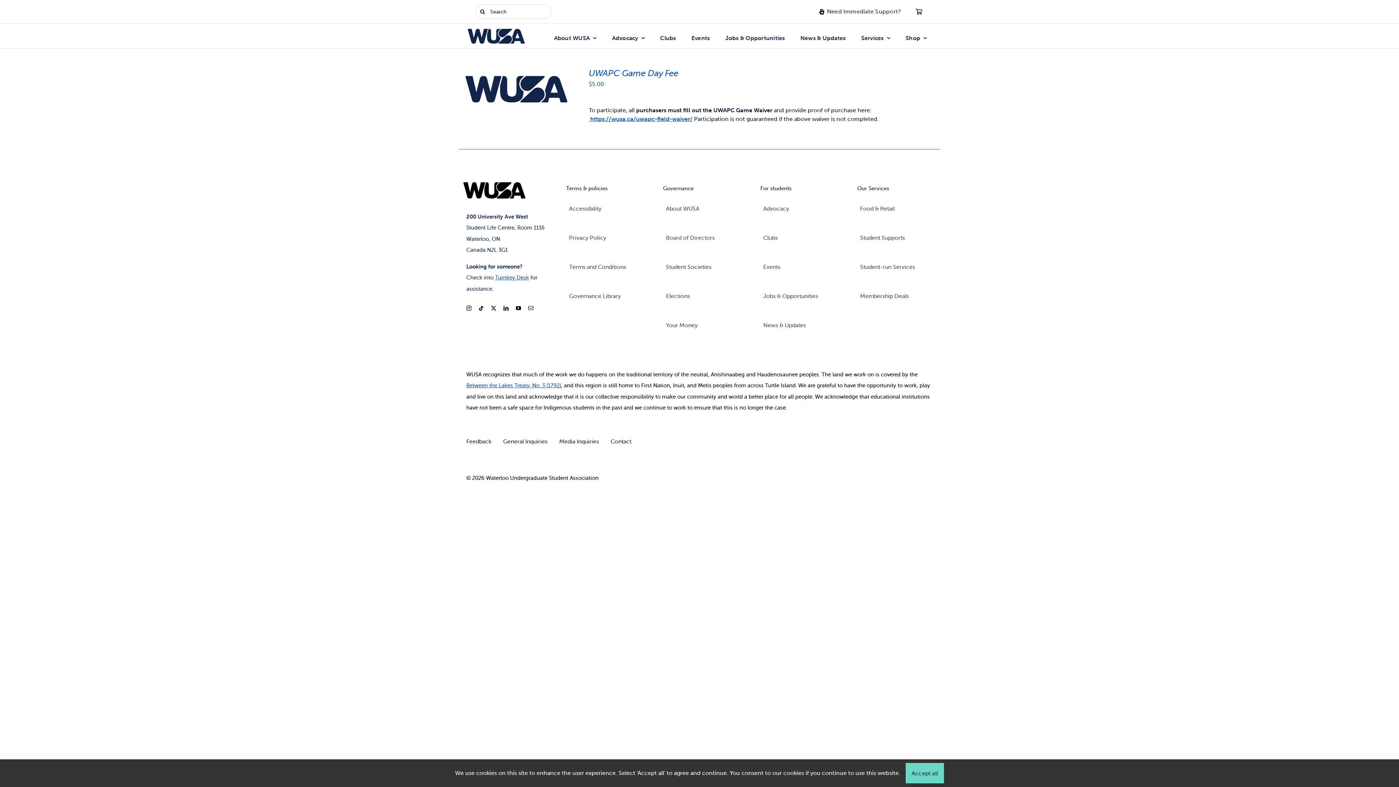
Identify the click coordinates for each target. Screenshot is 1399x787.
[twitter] (493, 308)
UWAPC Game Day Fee (633, 73)
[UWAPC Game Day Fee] (514, 70)
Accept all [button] (925, 773)
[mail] (530, 308)
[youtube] (518, 308)
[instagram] (468, 308)
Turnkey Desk (512, 277)
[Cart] (918, 11)
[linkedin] (506, 308)
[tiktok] (481, 308)
